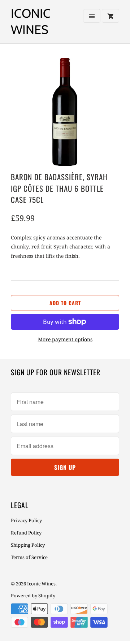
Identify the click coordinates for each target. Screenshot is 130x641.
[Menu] (91, 16)
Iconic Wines (31, 21)
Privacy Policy (26, 520)
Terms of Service (29, 557)
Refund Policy (26, 532)
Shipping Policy (28, 545)
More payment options (65, 339)
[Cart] (110, 16)
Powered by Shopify (33, 595)
